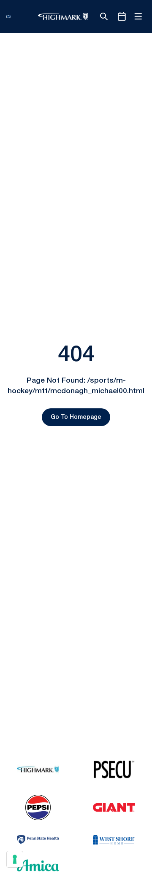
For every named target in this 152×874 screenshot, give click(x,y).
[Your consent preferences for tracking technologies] (15, 859)
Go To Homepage (76, 417)
